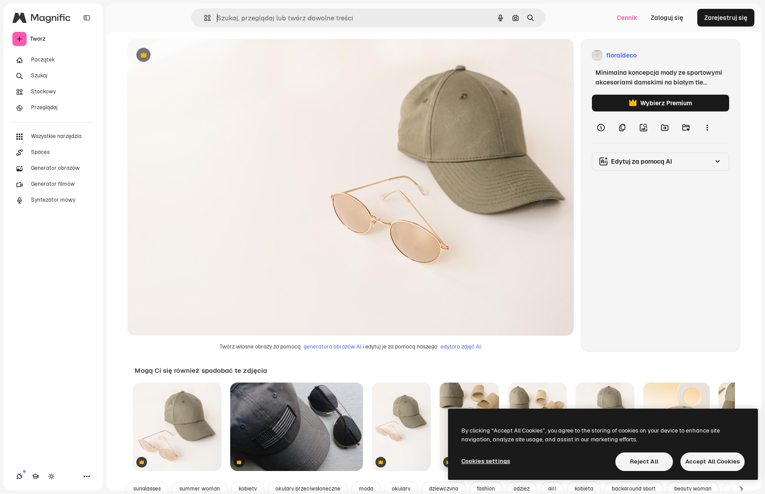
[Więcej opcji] (707, 127)
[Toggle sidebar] (87, 18)
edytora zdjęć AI (460, 346)
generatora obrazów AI (332, 346)
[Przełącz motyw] (51, 476)
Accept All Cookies (712, 461)
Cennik (627, 18)
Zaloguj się (667, 18)
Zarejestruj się (725, 18)
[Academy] (35, 476)
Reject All (644, 461)
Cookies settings (485, 461)
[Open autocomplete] (204, 18)
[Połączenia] (19, 476)
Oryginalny (188, 55)
